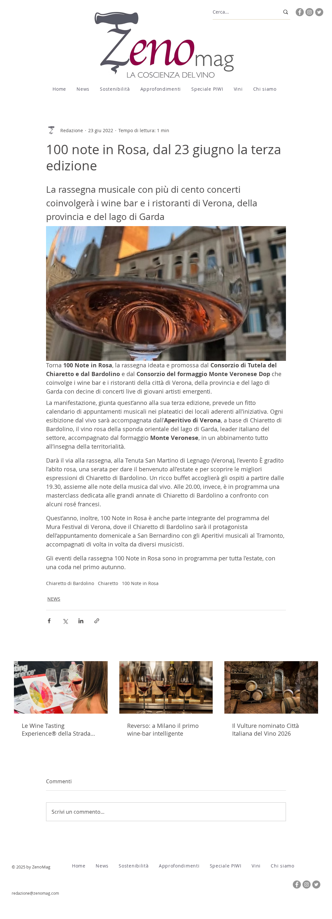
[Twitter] (319, 12)
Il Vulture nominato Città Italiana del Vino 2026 (265, 729)
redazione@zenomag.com (35, 893)
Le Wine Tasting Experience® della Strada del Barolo (56, 729)
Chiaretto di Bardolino (70, 583)
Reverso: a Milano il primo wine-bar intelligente (163, 729)
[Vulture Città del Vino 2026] (271, 687)
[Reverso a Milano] (166, 687)
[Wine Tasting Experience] (61, 687)
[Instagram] (309, 12)
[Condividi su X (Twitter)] (65, 621)
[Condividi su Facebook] (49, 621)
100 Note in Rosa (140, 583)
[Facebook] (300, 12)
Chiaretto (108, 583)
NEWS (53, 599)
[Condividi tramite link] (97, 621)
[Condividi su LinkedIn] (81, 621)
